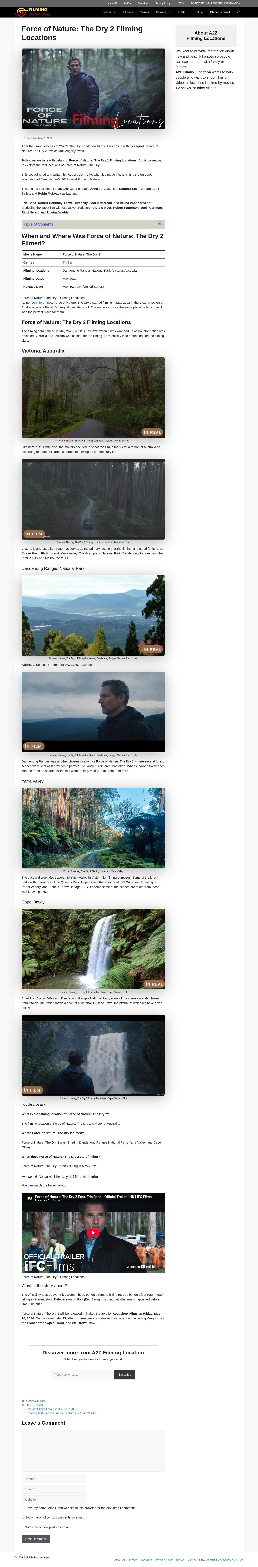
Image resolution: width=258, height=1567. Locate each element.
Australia (31, 1400)
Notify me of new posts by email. (47, 1527)
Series (144, 12)
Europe (161, 12)
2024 (79, 286)
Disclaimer (143, 3)
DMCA (127, 3)
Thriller (67, 262)
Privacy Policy (163, 3)
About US (112, 3)
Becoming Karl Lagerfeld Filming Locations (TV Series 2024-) (61, 1412)
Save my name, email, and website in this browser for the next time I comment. (80, 1508)
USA (181, 12)
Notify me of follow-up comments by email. (54, 1517)
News (107, 12)
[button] (238, 12)
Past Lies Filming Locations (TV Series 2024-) (52, 1408)
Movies (128, 12)
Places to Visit (220, 12)
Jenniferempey (42, 302)
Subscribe (124, 1374)
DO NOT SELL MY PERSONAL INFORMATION (215, 3)
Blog (200, 12)
